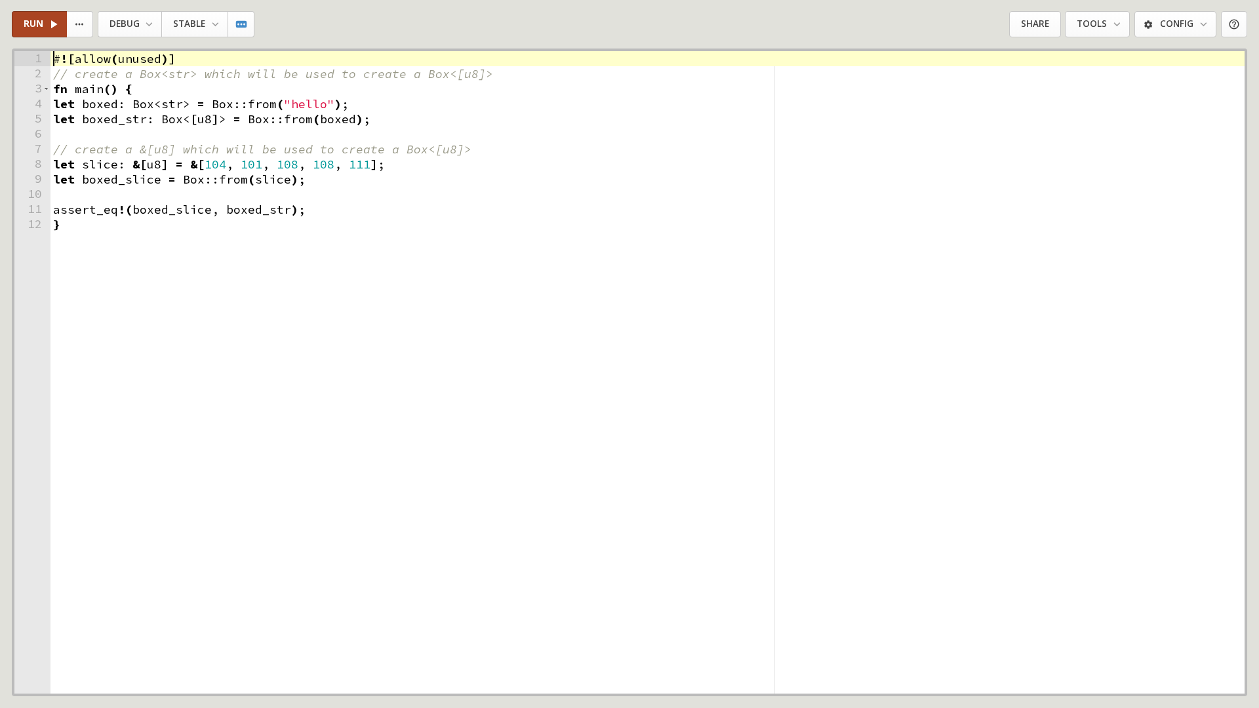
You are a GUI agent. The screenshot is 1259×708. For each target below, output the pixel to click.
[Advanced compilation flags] (241, 24)
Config (1176, 24)
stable (189, 24)
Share (1035, 24)
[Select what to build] (80, 24)
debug (125, 24)
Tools (1092, 24)
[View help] (1234, 24)
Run (33, 24)
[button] (46, 88)
